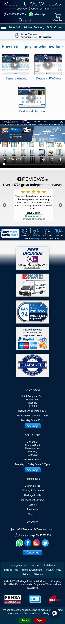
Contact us (32, 552)
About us (32, 514)
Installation (49, 565)
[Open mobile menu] (3, 27)
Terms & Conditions (32, 569)
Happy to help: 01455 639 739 (35, 535)
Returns (26, 574)
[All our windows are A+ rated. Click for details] (32, 258)
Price (11, 27)
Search (27, 20)
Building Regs (11, 569)
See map (32, 426)
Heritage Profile (32, 495)
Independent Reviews (32, 499)
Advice (27, 27)
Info (18, 27)
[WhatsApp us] (20, 542)
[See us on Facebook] (28, 542)
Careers (33, 504)
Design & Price (32, 485)
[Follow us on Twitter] (46, 542)
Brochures (35, 565)
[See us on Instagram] (37, 542)
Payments (32, 509)
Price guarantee (18, 565)
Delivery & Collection (32, 490)
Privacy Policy (53, 569)
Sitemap (38, 574)
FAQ (49, 27)
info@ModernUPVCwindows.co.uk (35, 529)
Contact (59, 27)
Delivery (39, 27)
